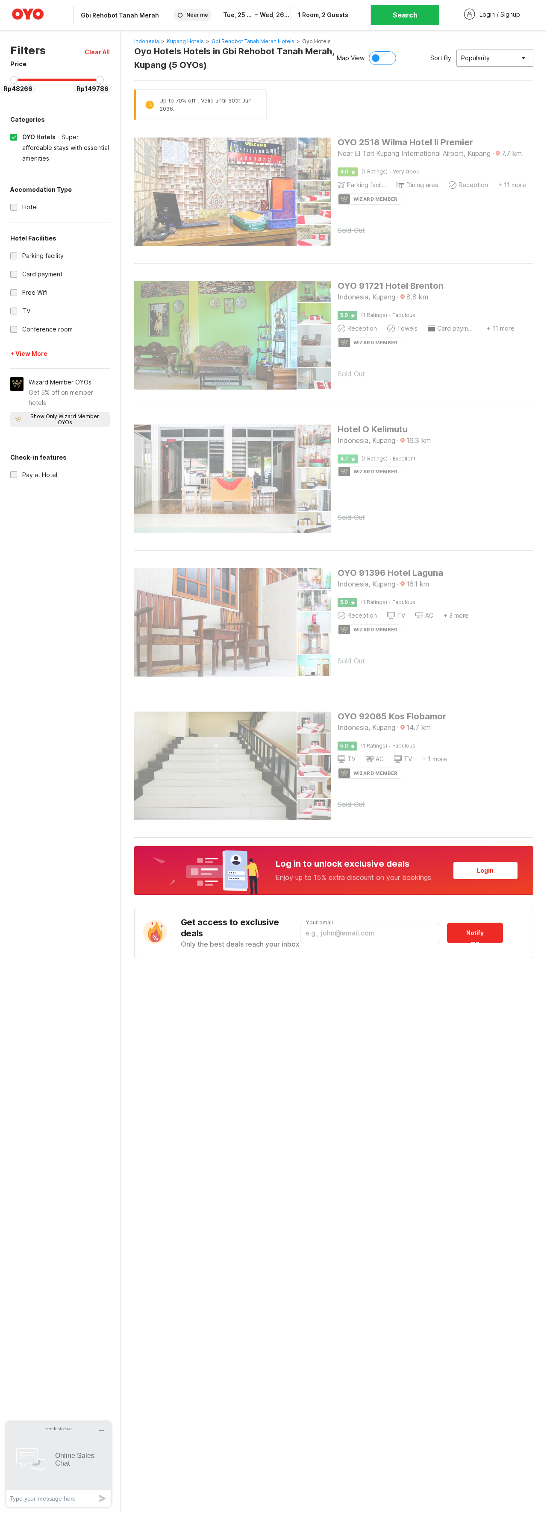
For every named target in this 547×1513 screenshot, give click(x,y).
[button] (97, 52)
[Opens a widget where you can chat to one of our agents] (58, 1464)
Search (405, 15)
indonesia (146, 41)
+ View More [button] (28, 353)
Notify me (475, 936)
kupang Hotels (185, 41)
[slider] (14, 80)
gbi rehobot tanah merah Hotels (253, 41)
